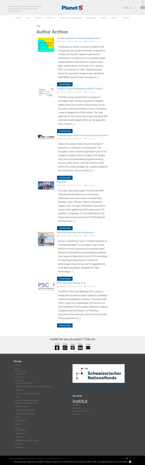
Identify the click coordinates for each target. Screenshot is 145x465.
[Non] (142, 462)
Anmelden (126, 18)
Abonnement (22, 374)
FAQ (17, 417)
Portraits (19, 444)
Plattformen (51, 18)
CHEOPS (19, 390)
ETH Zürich (76, 414)
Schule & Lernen (22, 406)
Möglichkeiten (91, 18)
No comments (91, 41)
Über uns (114, 18)
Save (73, 344)
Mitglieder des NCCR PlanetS (27, 440)
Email (88, 344)
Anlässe (103, 18)
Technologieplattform (24, 383)
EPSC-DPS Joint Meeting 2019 (71, 283)
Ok (130, 462)
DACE (18, 397)
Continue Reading (64, 84)
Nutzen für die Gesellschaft (27, 403)
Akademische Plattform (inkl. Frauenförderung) (34, 386)
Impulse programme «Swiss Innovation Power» (79, 38)
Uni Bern (75, 405)
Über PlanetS (21, 430)
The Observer (21, 371)
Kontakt (19, 437)
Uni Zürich (76, 408)
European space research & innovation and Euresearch (82, 135)
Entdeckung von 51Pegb (25, 413)
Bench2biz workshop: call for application (75, 232)
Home (38, 26)
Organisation (21, 433)
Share (57, 344)
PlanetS (18, 18)
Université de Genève (80, 411)
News (28, 18)
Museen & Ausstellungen (25, 410)
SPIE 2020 (61, 182)
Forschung (38, 18)
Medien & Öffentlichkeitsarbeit (71, 18)
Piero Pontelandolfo (76, 41)
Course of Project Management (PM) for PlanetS (80, 88)
